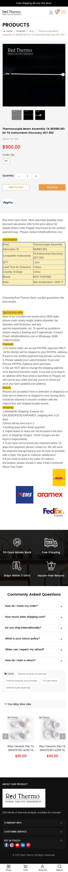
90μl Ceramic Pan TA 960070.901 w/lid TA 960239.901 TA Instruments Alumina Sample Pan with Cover (18, 748)
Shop (31, 31)
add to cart (16, 187)
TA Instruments (49, 680)
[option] (34, 75)
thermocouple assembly (18, 687)
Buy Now (52, 187)
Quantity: (8, 176)
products (20, 31)
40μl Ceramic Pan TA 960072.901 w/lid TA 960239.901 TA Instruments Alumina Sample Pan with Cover (50, 748)
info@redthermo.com (50, 232)
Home (9, 31)
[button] (63, 736)
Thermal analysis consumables (21, 680)
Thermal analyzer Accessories (31, 674)
